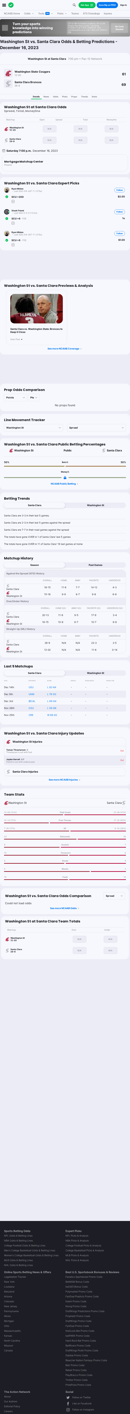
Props (74, 96)
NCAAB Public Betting (63, 483)
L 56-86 (51, 708)
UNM (31, 694)
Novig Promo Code (76, 1306)
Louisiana (9, 1286)
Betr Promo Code (75, 1365)
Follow (119, 190)
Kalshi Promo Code (76, 1301)
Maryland (9, 1291)
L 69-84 (51, 701)
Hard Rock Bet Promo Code (81, 1340)
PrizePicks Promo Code (78, 1384)
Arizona (8, 1296)
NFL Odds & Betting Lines (18, 1235)
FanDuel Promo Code (77, 1325)
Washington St (24, 450)
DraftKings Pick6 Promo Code (82, 1350)
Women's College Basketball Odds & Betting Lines (31, 1255)
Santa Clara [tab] (34, 505)
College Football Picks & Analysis (83, 1245)
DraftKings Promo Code (78, 1321)
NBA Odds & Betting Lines (18, 1240)
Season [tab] (34, 565)
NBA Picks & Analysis (77, 1240)
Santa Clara (114, 450)
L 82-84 (51, 687)
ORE (31, 715)
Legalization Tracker (15, 1276)
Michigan (9, 1321)
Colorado (9, 1301)
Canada (8, 1350)
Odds (55, 96)
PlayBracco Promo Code (79, 1375)
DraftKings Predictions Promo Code (85, 1311)
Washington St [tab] (95, 505)
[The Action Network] (11, 5)
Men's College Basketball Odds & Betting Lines (29, 1250)
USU (31, 687)
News (46, 96)
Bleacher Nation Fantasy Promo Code (86, 1360)
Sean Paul (15, 339)
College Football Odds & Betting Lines (24, 1245)
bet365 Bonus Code (77, 1286)
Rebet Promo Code (76, 1370)
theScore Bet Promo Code (80, 1330)
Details (36, 96)
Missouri (8, 1345)
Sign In (123, 5)
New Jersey (10, 1306)
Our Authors (10, 1401)
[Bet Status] (7, 197)
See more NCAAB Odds (63, 908)
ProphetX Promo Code (78, 1316)
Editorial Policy (12, 1406)
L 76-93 (51, 694)
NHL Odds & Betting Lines (18, 1265)
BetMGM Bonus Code (77, 1281)
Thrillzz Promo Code (77, 1379)
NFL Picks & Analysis (77, 1235)
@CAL (32, 701)
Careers (8, 1411)
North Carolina (12, 1340)
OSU (31, 708)
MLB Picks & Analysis (77, 1255)
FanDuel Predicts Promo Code (82, 1296)
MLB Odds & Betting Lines (18, 1260)
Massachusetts (12, 1330)
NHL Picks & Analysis (77, 1260)
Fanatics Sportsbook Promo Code (84, 1276)
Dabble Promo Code (77, 1355)
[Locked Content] (65, 477)
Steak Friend (18, 210)
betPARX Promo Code (78, 1335)
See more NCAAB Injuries (63, 779)
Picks (65, 96)
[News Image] (36, 308)
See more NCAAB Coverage (63, 348)
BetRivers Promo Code (78, 1345)
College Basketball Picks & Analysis (85, 1250)
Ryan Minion (17, 188)
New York (9, 1281)
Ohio (6, 1325)
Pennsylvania (11, 1311)
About (7, 1396)
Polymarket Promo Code (79, 1291)
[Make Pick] (13, 201)
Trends (84, 96)
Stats (94, 96)
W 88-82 (52, 715)
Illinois (7, 1316)
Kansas (8, 1335)
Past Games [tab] (95, 565)
